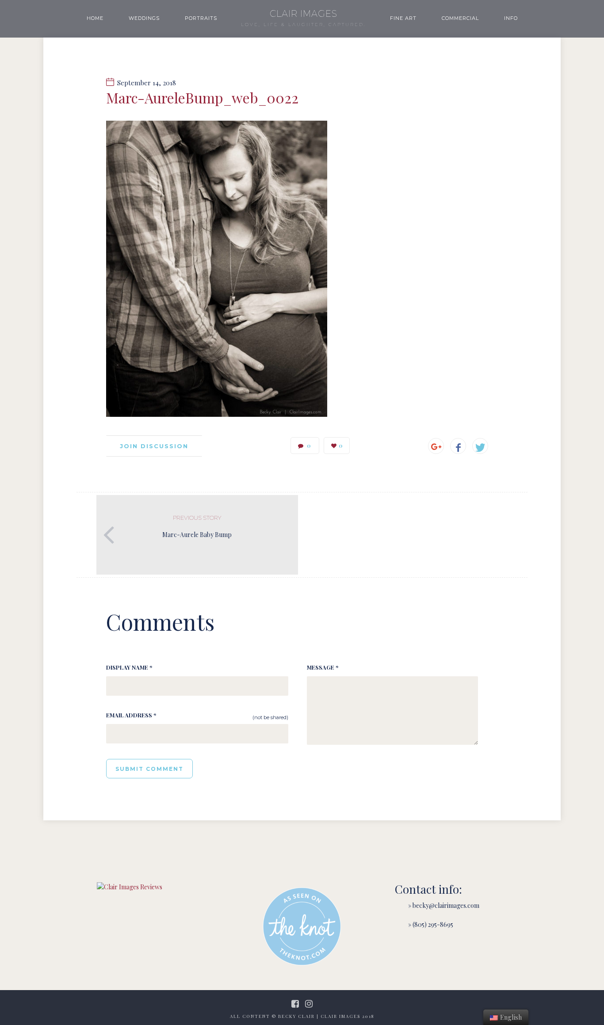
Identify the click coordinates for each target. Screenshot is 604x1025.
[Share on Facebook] (458, 446)
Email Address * (131, 715)
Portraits (201, 18)
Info (511, 18)
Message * (322, 667)
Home (95, 18)
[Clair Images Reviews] (129, 887)
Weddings (144, 18)
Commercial (460, 18)
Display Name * (129, 667)
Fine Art (403, 18)
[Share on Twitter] (480, 446)
